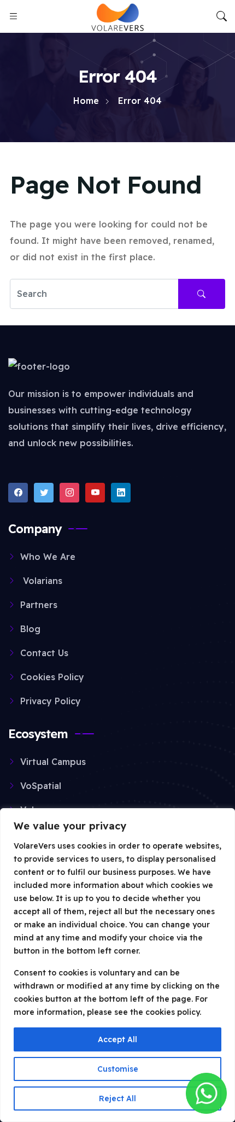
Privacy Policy (50, 701)
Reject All (117, 1098)
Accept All (117, 1039)
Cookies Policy (52, 676)
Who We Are (47, 556)
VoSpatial (40, 785)
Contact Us (44, 652)
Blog (30, 628)
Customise (117, 1069)
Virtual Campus (53, 761)
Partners (38, 604)
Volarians (41, 580)
